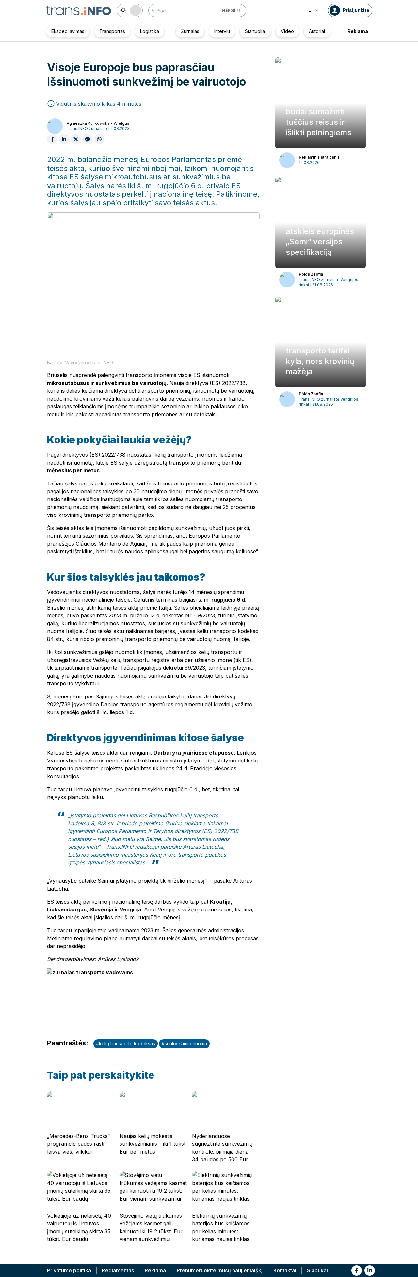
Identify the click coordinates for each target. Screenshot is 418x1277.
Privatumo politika (69, 1270)
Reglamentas (118, 1270)
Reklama (357, 31)
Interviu (222, 31)
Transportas (112, 31)
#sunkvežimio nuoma (184, 1043)
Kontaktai (284, 1270)
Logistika (149, 31)
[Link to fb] (356, 1270)
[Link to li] (369, 1270)
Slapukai (317, 1270)
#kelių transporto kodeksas (125, 1043)
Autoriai (317, 31)
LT (311, 10)
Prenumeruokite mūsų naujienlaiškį (220, 1270)
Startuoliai (255, 31)
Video (287, 31)
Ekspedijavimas (67, 31)
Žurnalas (190, 31)
